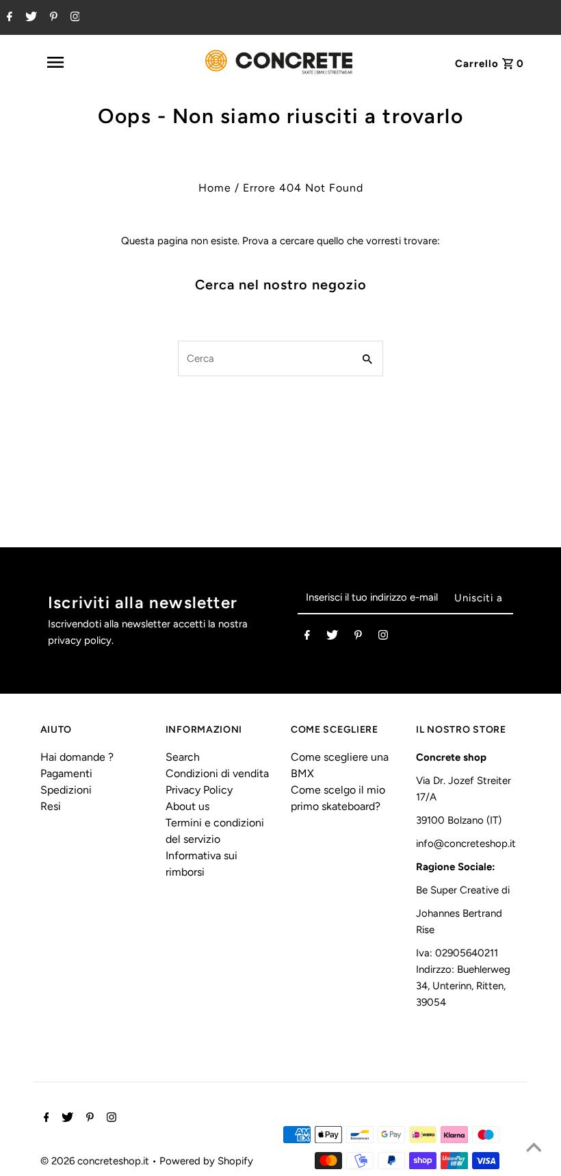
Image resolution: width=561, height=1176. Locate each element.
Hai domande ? (77, 756)
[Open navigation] (85, 62)
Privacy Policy (199, 789)
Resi (50, 806)
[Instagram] (73, 17)
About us (187, 806)
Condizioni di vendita (217, 773)
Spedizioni (66, 789)
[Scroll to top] (533, 1148)
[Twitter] (29, 17)
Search (183, 756)
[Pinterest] (52, 17)
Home (214, 187)
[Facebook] (7, 17)
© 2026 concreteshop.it (96, 1161)
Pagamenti (66, 773)
